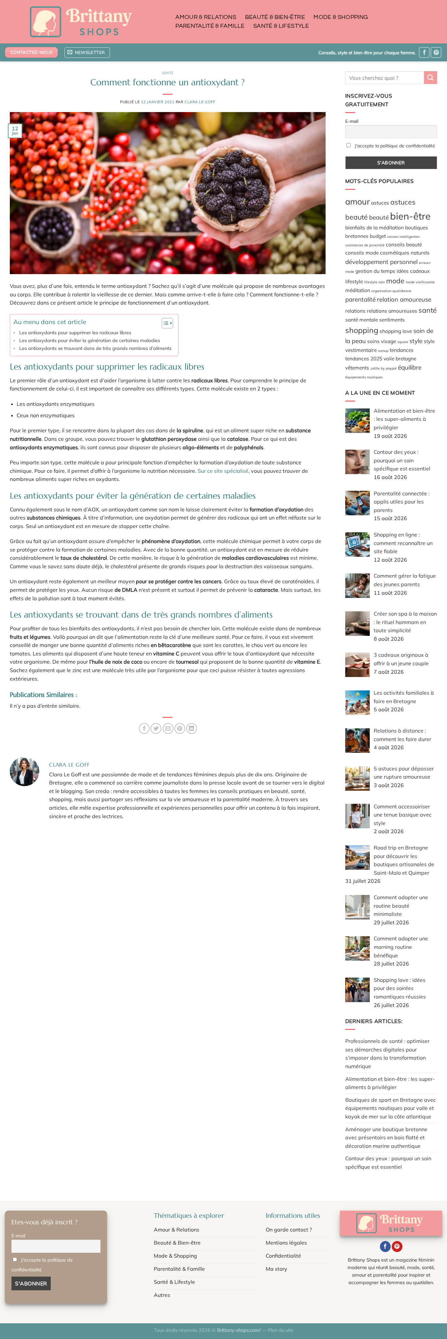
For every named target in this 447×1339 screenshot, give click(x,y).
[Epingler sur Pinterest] (179, 728)
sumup (383, 350)
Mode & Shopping (340, 17)
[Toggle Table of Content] (164, 323)
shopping (361, 330)
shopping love (396, 331)
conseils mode (362, 252)
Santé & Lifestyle (281, 26)
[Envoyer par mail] (168, 728)
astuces (380, 202)
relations (355, 310)
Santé (167, 73)
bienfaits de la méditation (374, 227)
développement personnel (381, 262)
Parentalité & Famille (209, 26)
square (402, 341)
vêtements (357, 367)
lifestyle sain (374, 282)
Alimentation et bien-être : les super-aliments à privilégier (390, 1083)
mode (395, 280)
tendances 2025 (363, 358)
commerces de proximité (364, 245)
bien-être (410, 216)
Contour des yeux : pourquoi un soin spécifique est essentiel (388, 1162)
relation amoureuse (404, 299)
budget (378, 236)
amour (357, 201)
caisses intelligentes (403, 236)
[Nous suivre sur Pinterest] (436, 52)
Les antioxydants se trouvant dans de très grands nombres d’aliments (95, 348)
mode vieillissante (420, 282)
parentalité (360, 299)
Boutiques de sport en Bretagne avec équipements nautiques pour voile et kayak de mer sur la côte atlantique (390, 1108)
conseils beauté (404, 244)
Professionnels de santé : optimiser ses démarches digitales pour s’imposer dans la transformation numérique (387, 1053)
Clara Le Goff (200, 102)
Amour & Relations (205, 17)
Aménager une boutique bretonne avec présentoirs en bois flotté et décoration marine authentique (386, 1137)
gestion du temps (375, 271)
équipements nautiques (364, 377)
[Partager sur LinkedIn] (191, 728)
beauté (379, 217)
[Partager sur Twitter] (156, 728)
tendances (402, 350)
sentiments (392, 319)
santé (428, 310)
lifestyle (354, 281)
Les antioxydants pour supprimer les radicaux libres (75, 332)
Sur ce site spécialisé (223, 471)
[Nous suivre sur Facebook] (424, 52)
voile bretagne (400, 358)
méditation (357, 290)
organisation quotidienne (391, 291)
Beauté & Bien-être (275, 17)
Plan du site (280, 1330)
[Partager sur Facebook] (144, 728)
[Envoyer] (430, 77)
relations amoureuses (392, 310)
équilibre (409, 367)
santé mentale (361, 319)
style (415, 341)
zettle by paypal (383, 368)
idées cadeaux (413, 271)
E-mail (351, 121)
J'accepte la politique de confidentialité (395, 146)
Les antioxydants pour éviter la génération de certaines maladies (89, 340)
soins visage (381, 341)
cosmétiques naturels (405, 252)
